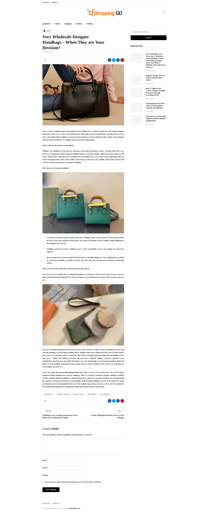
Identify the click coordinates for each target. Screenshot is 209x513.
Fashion (57, 24)
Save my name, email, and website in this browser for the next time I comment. (73, 482)
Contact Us (46, 2)
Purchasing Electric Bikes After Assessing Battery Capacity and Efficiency (155, 106)
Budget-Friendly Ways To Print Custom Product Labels (155, 78)
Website (45, 475)
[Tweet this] (114, 60)
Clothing (89, 24)
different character (63, 394)
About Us (55, 2)
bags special (48, 394)
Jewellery (78, 24)
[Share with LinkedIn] (118, 60)
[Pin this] (122, 60)
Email (45, 468)
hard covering (78, 394)
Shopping (67, 24)
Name (45, 460)
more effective (105, 394)
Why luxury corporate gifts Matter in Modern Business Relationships (156, 118)
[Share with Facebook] (109, 60)
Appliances (46, 24)
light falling (92, 394)
